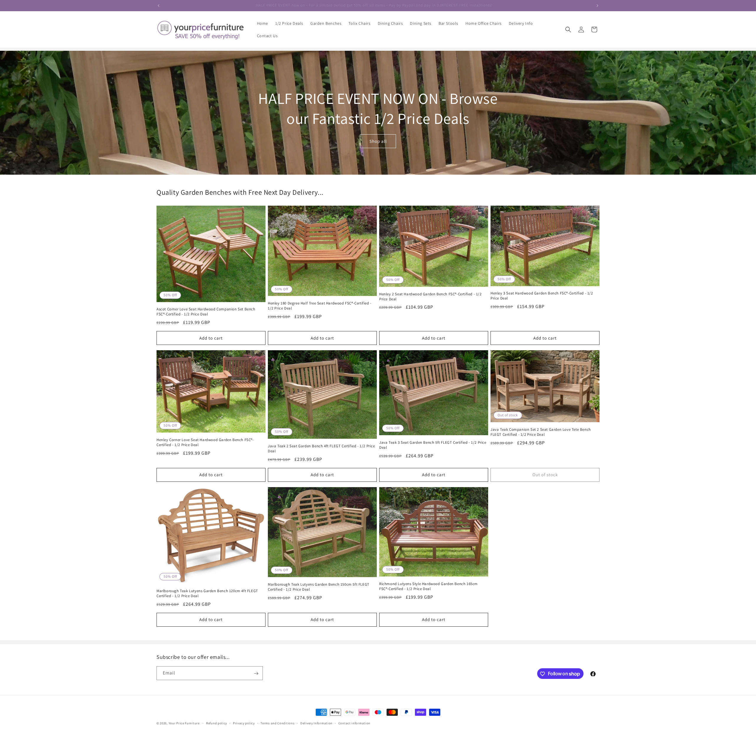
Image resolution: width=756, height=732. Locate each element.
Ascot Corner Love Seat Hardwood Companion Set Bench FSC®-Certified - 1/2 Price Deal (206, 312)
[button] (568, 29)
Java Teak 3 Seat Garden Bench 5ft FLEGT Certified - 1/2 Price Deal (432, 445)
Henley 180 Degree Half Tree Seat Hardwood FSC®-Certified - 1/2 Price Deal (320, 306)
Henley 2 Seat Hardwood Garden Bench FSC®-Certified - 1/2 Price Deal (430, 297)
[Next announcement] (597, 5)
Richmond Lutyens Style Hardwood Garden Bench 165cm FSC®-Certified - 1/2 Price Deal (428, 586)
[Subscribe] (256, 673)
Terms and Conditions (277, 723)
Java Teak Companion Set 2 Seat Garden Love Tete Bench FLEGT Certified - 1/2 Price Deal (541, 432)
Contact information (354, 723)
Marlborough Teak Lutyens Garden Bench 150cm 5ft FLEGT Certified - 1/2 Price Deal (318, 587)
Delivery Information (316, 723)
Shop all (378, 141)
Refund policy (216, 723)
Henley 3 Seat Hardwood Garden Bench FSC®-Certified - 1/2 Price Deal (542, 296)
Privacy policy (244, 723)
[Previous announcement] (158, 5)
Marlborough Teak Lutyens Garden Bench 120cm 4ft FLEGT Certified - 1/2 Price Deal (207, 593)
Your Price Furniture (184, 723)
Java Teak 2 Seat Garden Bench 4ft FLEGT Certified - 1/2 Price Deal (321, 448)
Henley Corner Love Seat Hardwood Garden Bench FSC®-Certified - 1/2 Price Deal (205, 442)
